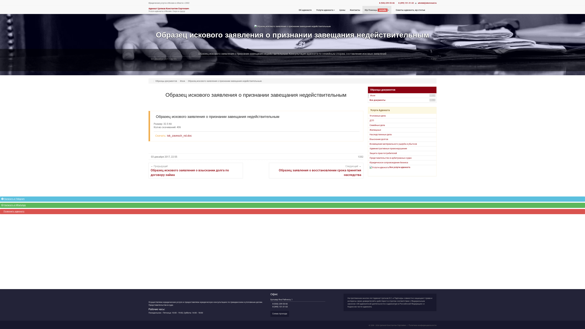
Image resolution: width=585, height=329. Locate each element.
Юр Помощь (375, 10)
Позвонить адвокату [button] (14, 211)
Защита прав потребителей (383, 153)
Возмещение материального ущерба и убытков (393, 144)
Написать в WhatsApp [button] (15, 205)
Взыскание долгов (379, 139)
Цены (343, 11)
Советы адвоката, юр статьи (410, 10)
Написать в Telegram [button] (14, 199)
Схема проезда (279, 313)
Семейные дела (377, 125)
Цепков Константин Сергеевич (393, 325)
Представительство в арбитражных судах (391, 158)
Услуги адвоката (324, 10)
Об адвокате (305, 10)
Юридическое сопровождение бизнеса (389, 162)
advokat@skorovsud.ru (427, 3)
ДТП (372, 120)
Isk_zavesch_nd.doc (179, 135)
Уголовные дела (378, 116)
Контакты (355, 10)
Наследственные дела (381, 134)
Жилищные (375, 130)
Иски (402, 95)
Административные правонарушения (388, 148)
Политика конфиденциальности (422, 325)
